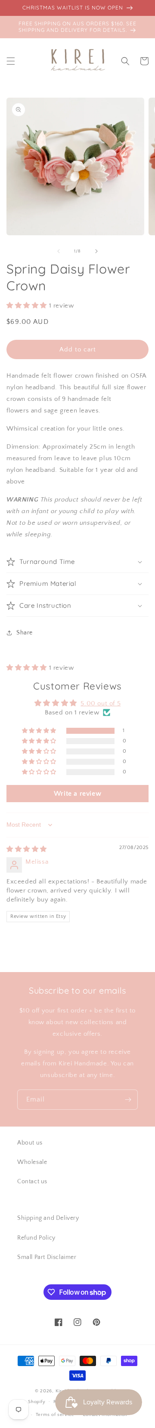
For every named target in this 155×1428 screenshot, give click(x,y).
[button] (10, 61)
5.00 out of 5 (101, 703)
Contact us (32, 1181)
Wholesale (32, 1162)
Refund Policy (36, 1237)
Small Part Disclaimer (47, 1257)
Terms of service (55, 1414)
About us (30, 1142)
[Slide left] (58, 251)
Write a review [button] (77, 793)
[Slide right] (96, 251)
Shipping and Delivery (48, 1218)
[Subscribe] (127, 1099)
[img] (26, 849)
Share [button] (24, 632)
